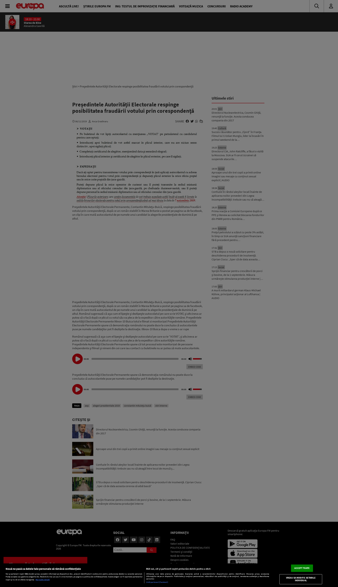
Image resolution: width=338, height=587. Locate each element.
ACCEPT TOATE (301, 568)
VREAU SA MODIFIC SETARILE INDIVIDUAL (300, 579)
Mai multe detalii (43, 579)
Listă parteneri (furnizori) (157, 582)
